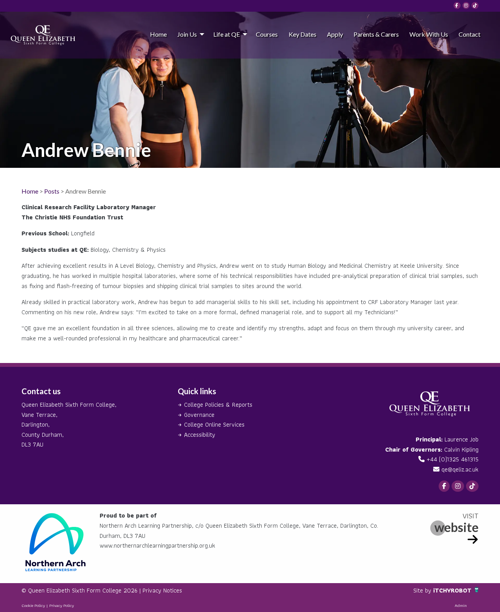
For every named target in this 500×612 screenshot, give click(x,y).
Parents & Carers (376, 34)
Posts (51, 191)
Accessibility (199, 434)
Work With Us (428, 34)
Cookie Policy (33, 605)
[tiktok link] (475, 5)
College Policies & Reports (218, 404)
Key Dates (302, 34)
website (456, 527)
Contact (469, 34)
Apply (335, 34)
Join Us (187, 34)
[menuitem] (158, 34)
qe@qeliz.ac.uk (460, 469)
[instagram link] (466, 5)
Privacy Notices (162, 590)
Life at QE (226, 34)
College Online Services (214, 424)
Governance (199, 415)
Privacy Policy (61, 605)
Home (158, 34)
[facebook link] (457, 5)
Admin (461, 605)
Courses (267, 34)
